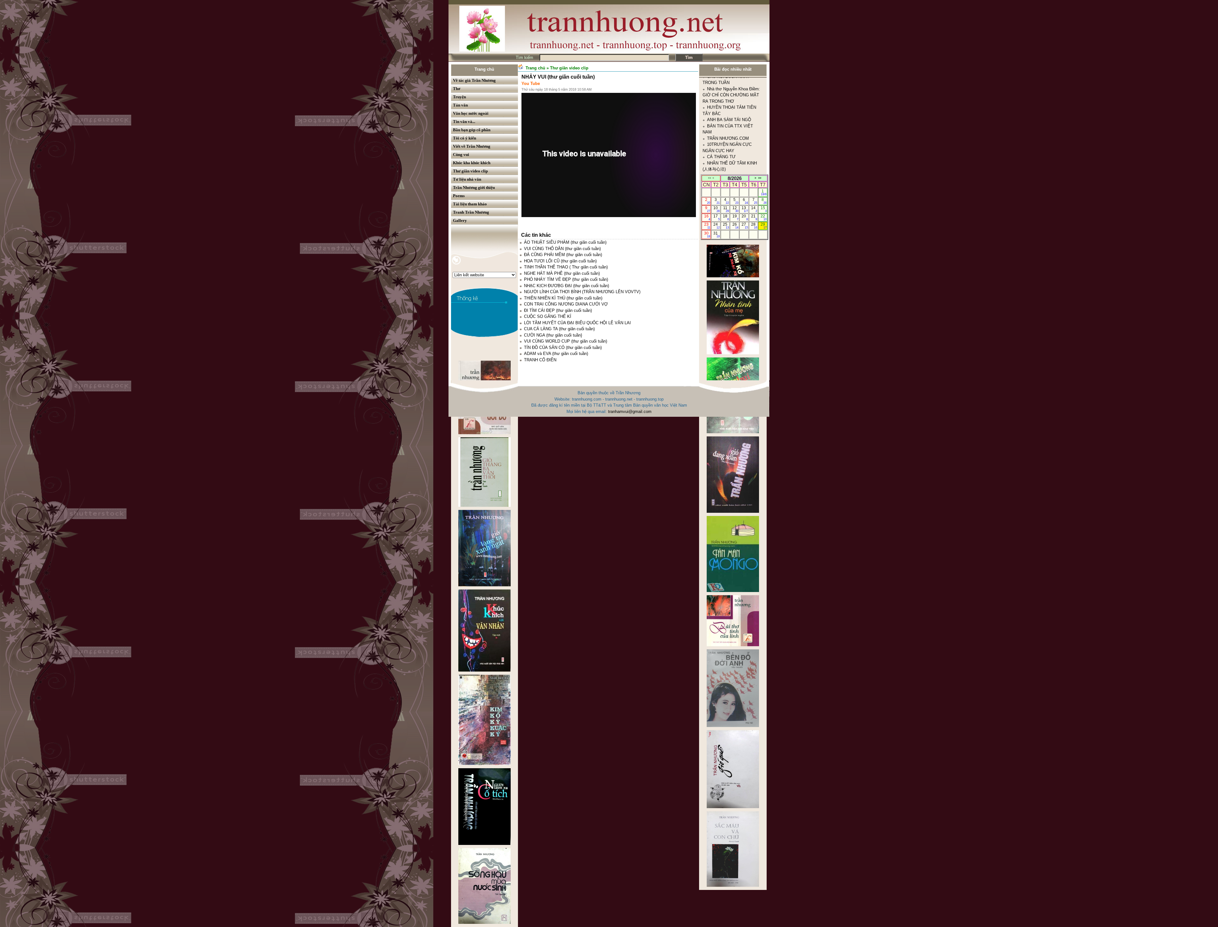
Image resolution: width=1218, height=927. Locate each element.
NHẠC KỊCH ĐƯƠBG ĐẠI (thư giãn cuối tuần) (566, 285)
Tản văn (460, 105)
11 (726, 209)
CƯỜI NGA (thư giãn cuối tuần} (553, 335)
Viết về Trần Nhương (471, 146)
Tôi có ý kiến (464, 138)
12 (735, 209)
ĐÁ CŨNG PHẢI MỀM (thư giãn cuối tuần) (563, 254)
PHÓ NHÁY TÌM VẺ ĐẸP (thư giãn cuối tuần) (566, 279)
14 (754, 209)
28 (754, 225)
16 (707, 217)
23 (707, 225)
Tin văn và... (464, 121)
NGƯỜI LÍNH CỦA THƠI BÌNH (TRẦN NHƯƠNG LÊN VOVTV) (582, 291)
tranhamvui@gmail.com (630, 411)
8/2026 (735, 178)
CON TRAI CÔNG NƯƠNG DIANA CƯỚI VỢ (566, 304)
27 (745, 225)
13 (745, 209)
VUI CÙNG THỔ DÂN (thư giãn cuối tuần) (562, 248)
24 (716, 225)
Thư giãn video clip (470, 171)
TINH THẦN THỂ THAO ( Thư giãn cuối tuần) (566, 267)
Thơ (456, 88)
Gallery (460, 220)
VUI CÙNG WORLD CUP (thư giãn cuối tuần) (565, 341)
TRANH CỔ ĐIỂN (540, 359)
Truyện (459, 96)
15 (764, 209)
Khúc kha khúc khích (471, 162)
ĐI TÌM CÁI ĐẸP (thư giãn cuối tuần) (558, 310)
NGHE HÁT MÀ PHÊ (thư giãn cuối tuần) (562, 273)
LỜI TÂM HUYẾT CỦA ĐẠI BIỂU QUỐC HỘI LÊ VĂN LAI (577, 322)
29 (764, 225)
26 (735, 225)
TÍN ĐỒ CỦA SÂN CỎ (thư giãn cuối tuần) (563, 347)
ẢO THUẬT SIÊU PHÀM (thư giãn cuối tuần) (565, 242)
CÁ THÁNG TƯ (721, 84)
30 (707, 234)
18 (726, 217)
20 (745, 217)
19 (735, 217)
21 (754, 217)
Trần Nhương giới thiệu (474, 187)
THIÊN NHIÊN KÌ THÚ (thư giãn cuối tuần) (563, 298)
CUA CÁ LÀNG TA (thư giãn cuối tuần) (559, 328)
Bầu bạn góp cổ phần (471, 129)
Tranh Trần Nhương (471, 212)
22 (764, 217)
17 (716, 217)
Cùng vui (461, 154)
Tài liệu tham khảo (470, 204)
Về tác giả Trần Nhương (474, 80)
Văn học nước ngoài (470, 113)
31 (716, 234)
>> (759, 178)
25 (726, 225)
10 (716, 209)
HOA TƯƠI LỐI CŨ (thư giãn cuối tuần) (560, 261)
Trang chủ (484, 69)
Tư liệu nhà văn (467, 179)
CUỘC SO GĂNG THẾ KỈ (547, 316)
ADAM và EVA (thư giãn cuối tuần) (556, 353)
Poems (459, 195)
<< (709, 178)
